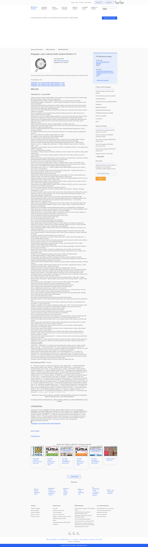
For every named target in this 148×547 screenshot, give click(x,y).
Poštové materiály (64, 8)
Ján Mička (36, 431)
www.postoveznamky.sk (37, 49)
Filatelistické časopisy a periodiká (104, 113)
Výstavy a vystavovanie (58, 514)
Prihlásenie (99, 2)
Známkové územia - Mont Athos (104, 153)
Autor (76, 2)
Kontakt (81, 2)
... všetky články (100, 156)
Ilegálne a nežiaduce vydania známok (62, 516)
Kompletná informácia (109, 18)
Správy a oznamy (74, 8)
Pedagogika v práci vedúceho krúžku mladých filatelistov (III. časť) (48, 85)
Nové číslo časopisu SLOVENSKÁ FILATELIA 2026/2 (51, 461)
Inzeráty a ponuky (94, 8)
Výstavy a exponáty (101, 116)
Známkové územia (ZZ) (58, 510)
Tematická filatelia (100, 98)
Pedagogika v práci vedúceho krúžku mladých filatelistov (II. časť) (48, 84)
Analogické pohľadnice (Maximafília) (61, 522)
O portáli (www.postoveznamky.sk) (105, 508)
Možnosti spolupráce (102, 514)
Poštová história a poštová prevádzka (105, 96)
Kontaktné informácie (102, 512)
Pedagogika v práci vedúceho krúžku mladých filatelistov (46, 423)
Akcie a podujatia (55, 8)
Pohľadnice (98, 104)
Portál (72, 2)
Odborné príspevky (44, 8)
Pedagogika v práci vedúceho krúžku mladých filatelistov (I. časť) (47, 82)
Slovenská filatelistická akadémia (83, 519)
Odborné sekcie (85, 8)
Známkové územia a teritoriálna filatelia (106, 101)
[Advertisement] (74, 36)
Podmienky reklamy (101, 516)
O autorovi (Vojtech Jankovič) (104, 510)
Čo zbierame (99, 118)
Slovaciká (55, 508)
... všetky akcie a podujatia (102, 80)
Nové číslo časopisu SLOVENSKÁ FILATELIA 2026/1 (80, 461)
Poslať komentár (35, 436)
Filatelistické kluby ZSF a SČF (81, 526)
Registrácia (109, 2)
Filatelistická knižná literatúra (103, 110)
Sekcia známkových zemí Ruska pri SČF (84, 521)
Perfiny (54, 520)
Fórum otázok (87, 2)
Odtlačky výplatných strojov (59, 518)
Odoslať (101, 178)
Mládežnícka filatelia (63, 49)
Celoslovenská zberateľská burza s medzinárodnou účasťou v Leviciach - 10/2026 (105, 72)
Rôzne (97, 121)
